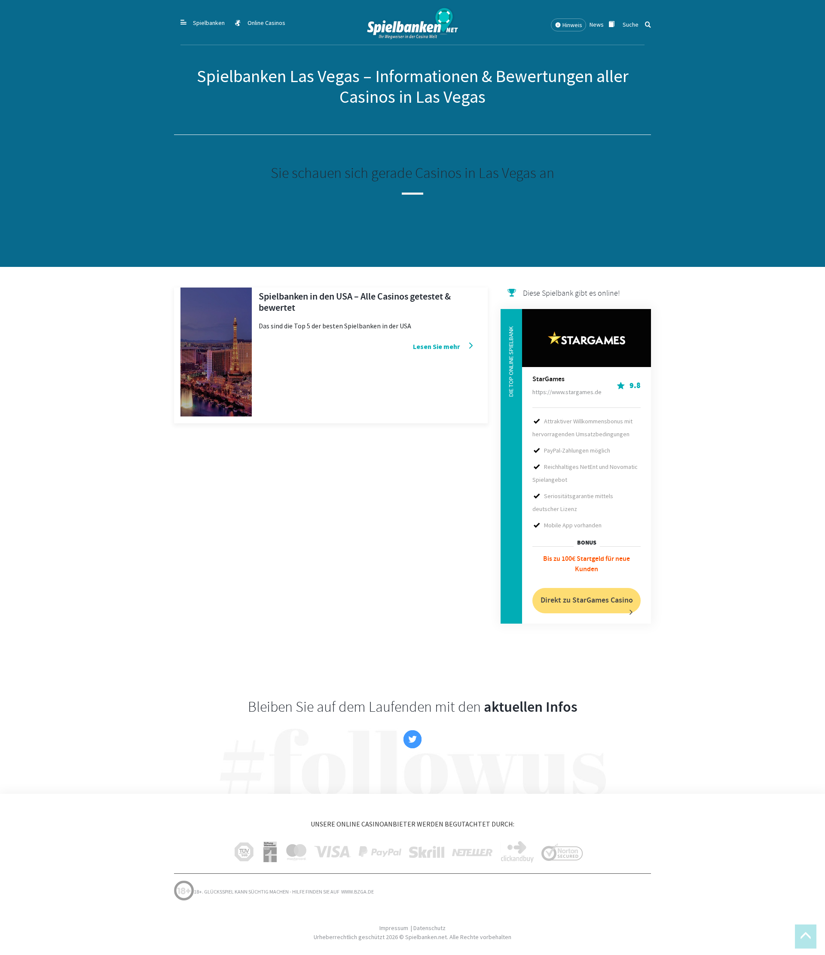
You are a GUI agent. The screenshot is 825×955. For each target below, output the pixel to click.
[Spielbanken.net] (412, 22)
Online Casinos (266, 23)
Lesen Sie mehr (436, 346)
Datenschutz (429, 928)
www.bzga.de (357, 891)
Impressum (393, 928)
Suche (631, 24)
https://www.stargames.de (567, 392)
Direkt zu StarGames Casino (587, 600)
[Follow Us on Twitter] (412, 739)
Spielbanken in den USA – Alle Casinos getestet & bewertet (355, 302)
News (597, 24)
